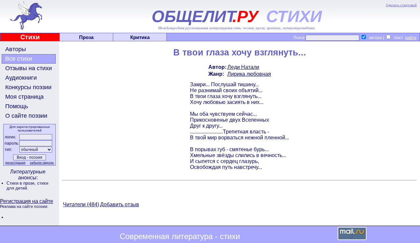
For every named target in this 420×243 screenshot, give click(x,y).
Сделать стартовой (401, 5)
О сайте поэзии (26, 115)
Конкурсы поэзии (28, 87)
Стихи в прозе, (22, 183)
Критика (140, 37)
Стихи (30, 37)
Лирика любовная (249, 74)
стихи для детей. (27, 186)
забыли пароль (42, 162)
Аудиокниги (21, 77)
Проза (86, 37)
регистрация (15, 162)
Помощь (16, 106)
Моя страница (24, 96)
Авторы (15, 49)
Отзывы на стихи (28, 68)
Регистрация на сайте (26, 201)
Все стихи (18, 58)
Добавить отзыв (119, 204)
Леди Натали (243, 67)
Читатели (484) (81, 204)
